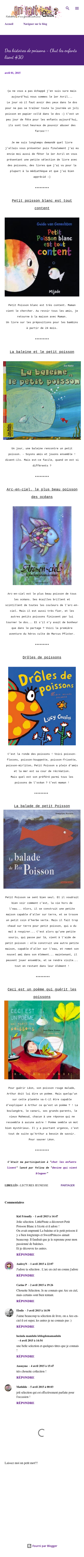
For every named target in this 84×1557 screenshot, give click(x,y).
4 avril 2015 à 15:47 (42, 1366)
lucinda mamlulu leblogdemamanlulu (38, 1336)
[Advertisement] (42, 1499)
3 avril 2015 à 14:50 (38, 1310)
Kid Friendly (24, 1216)
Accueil (9, 24)
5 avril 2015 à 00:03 (41, 1387)
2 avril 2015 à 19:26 (41, 1285)
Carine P (21, 1285)
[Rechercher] (67, 7)
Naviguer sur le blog (35, 24)
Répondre (25, 1254)
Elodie (20, 1310)
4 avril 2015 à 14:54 (31, 1340)
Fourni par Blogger (44, 1546)
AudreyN (21, 1264)
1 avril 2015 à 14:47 (46, 1216)
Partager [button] (68, 1185)
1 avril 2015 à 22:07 (41, 1264)
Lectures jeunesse (34, 1185)
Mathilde (21, 1387)
